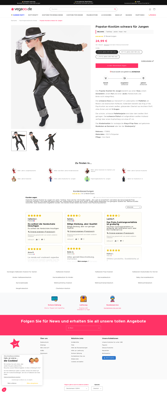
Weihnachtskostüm (145, 283)
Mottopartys (106, 353)
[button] (17, 15)
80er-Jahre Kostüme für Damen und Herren (103, 170)
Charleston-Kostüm (63, 288)
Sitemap (43, 345)
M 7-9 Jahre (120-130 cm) (130, 52)
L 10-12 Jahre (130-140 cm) (107, 56)
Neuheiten (105, 350)
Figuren (104, 345)
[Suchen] (115, 9)
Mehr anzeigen (82, 261)
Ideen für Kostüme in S (135, 178)
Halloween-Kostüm (63, 272)
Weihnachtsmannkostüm (104, 283)
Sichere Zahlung (76, 353)
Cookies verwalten (77, 361)
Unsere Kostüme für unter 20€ (112, 342)
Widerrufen (75, 359)
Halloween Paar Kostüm (104, 272)
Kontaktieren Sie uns (78, 356)
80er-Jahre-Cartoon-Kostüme (137, 170)
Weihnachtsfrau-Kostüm (63, 283)
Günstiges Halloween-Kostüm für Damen (22, 272)
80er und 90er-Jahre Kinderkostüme (66, 170)
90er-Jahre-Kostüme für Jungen (65, 178)
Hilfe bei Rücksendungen (79, 347)
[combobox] (83, 9)
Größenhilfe (75, 342)
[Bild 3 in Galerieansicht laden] (50, 141)
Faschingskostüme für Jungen (101, 178)
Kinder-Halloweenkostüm (22, 277)
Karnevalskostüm (104, 277)
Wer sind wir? (44, 347)
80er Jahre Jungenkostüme (27, 170)
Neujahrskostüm (22, 288)
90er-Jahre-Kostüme (24, 178)
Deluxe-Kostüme (107, 347)
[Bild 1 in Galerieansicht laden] (19, 141)
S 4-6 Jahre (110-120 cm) (107, 52)
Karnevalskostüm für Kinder (63, 277)
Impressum (43, 353)
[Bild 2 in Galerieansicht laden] (34, 141)
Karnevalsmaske (22, 283)
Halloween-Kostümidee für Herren (145, 272)
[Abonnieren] (99, 328)
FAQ (72, 345)
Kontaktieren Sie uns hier (112, 308)
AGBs (42, 350)
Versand (106, 44)
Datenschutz (44, 342)
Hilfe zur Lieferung (77, 350)
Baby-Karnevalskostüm (145, 277)
